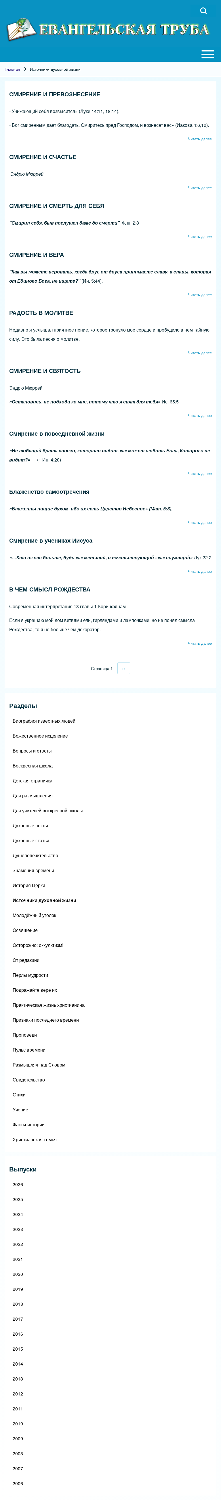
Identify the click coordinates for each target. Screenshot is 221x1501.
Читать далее (200, 138)
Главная (12, 69)
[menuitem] (110, 720)
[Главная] (109, 29)
